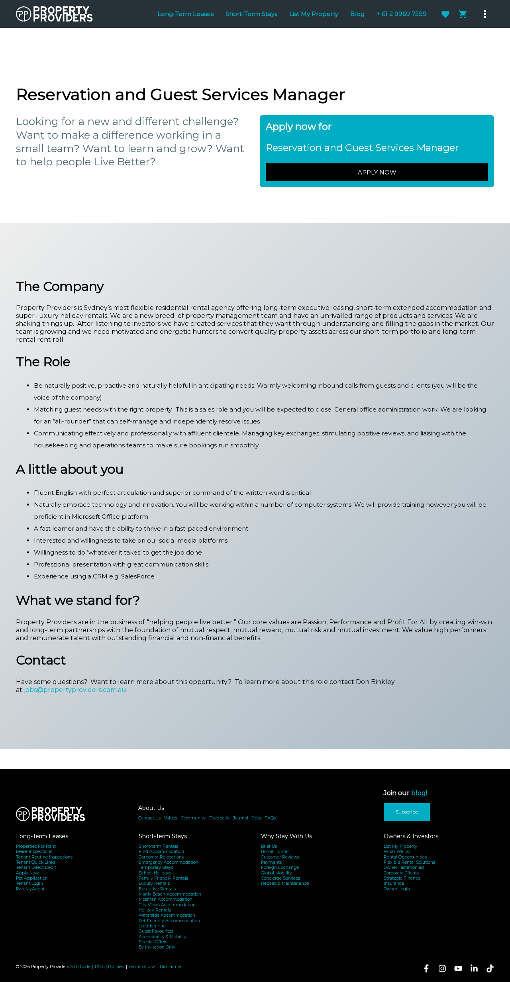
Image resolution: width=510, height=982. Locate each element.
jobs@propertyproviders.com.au (75, 690)
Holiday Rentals (155, 910)
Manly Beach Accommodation (170, 894)
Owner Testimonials (404, 867)
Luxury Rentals (154, 883)
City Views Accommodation (167, 905)
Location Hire (152, 926)
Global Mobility (276, 873)
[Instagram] (442, 968)
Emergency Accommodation (168, 862)
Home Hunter (275, 851)
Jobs (256, 818)
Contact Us (149, 818)
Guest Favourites (156, 931)
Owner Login (397, 889)
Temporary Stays (156, 867)
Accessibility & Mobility (162, 936)
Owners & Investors (411, 836)
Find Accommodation (161, 851)
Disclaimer (171, 966)
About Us (151, 807)
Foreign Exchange (280, 867)
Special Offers (153, 942)
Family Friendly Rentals (163, 878)
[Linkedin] (474, 968)
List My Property (400, 846)
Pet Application (32, 878)
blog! (419, 793)
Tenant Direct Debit (36, 867)
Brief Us (269, 846)
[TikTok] (490, 968)
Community (193, 818)
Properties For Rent (36, 846)
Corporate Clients (401, 873)
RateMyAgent (30, 889)
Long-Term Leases (42, 836)
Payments (271, 862)
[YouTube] (458, 968)
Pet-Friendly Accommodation (169, 920)
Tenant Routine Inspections (44, 857)
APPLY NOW (377, 172)
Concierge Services (280, 878)
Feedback (219, 818)
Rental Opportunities (405, 857)
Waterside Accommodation (167, 915)
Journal (240, 818)
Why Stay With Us (286, 836)
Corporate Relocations (161, 857)
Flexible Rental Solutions (409, 862)
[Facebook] (426, 968)
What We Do (397, 851)
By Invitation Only (157, 947)
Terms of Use (142, 966)
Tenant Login (29, 883)
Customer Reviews (280, 857)
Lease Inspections (34, 851)
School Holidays (155, 873)
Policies (116, 966)
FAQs (270, 818)
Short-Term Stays (163, 836)
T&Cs (99, 966)
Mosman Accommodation (165, 899)
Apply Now (27, 873)
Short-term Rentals (158, 846)
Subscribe (407, 812)
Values (170, 818)
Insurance (394, 883)
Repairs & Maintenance (285, 883)
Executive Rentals (157, 889)
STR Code (80, 966)
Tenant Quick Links (35, 862)
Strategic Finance (402, 878)
